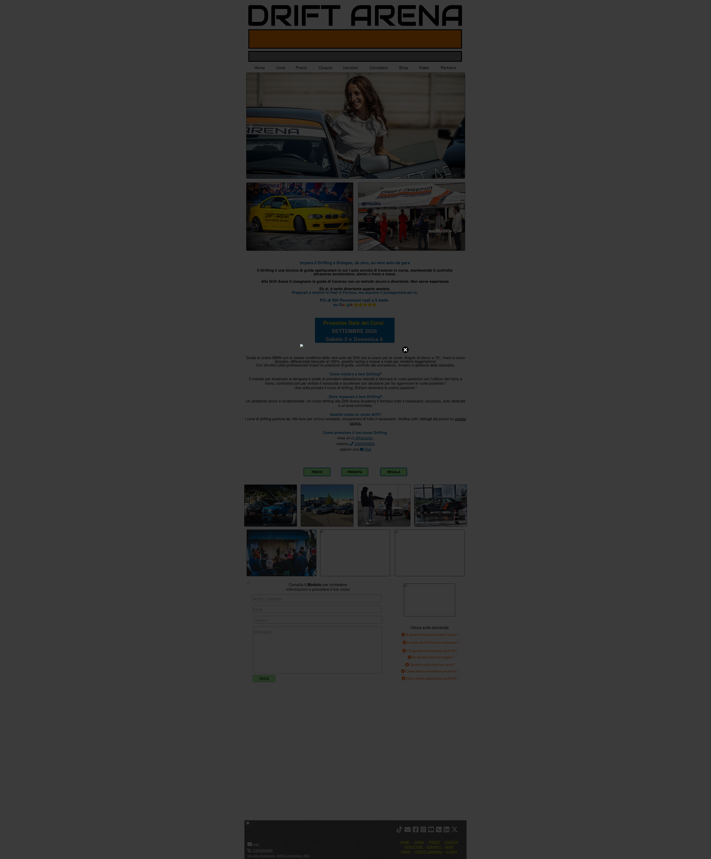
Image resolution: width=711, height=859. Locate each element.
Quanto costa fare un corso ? (432, 664)
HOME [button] (404, 842)
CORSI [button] (419, 842)
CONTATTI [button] (433, 847)
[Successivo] (460, 125)
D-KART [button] (451, 851)
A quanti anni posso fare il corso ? (432, 634)
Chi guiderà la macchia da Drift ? (432, 650)
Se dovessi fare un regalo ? (432, 657)
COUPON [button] (451, 842)
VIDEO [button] (405, 851)
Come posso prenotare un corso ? (432, 671)
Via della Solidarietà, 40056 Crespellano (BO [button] (278, 855)
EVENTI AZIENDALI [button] (429, 851)
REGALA (393, 472)
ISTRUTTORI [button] (413, 847)
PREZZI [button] (434, 842)
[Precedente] (251, 125)
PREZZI (317, 472)
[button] (259, 844)
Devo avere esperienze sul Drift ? (431, 678)
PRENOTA (354, 472)
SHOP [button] (449, 847)
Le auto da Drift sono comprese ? (432, 642)
